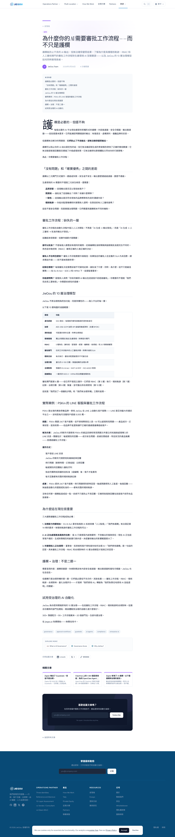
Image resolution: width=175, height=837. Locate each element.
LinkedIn (63, 657)
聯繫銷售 (66, 814)
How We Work (88, 4)
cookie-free (93, 830)
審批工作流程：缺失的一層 (55, 89)
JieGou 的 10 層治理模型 (55, 93)
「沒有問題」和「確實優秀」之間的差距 (61, 85)
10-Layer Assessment (45, 801)
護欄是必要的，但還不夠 (55, 81)
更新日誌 (93, 801)
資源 (122, 4)
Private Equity (68, 801)
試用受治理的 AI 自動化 (54, 108)
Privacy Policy (111, 830)
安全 (118, 801)
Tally (64, 797)
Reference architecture (45, 797)
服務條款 (119, 814)
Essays (92, 797)
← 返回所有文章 (48, 737)
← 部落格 (46, 26)
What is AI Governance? (57, 646)
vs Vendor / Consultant (45, 806)
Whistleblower (122, 806)
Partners (112, 4)
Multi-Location (70, 4)
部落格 (92, 793)
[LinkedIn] (15, 805)
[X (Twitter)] (19, 805)
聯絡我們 (119, 797)
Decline (135, 830)
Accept (124, 830)
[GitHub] (11, 805)
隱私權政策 (120, 810)
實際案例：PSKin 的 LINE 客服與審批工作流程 (63, 97)
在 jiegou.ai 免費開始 (51, 621)
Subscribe (116, 715)
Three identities (42, 793)
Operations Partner (50, 4)
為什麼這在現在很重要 (54, 101)
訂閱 (112, 771)
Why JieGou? (97, 646)
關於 (118, 793)
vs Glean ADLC (42, 810)
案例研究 (93, 806)
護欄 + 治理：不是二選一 (55, 104)
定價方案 (101, 4)
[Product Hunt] (23, 805)
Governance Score (79, 646)
